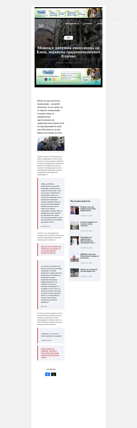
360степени (60, 63)
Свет (68, 38)
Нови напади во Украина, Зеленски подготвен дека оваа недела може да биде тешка (50, 353)
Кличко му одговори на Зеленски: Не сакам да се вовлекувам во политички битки (51, 249)
